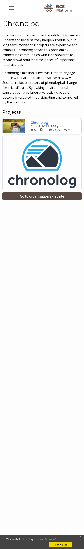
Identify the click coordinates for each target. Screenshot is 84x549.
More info (51, 539)
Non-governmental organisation (25, 206)
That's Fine (60, 544)
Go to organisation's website (42, 196)
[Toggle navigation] (11, 8)
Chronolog (39, 123)
